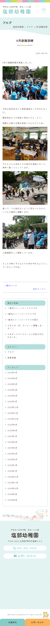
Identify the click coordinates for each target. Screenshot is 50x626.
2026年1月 (12, 401)
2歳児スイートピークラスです (22, 313)
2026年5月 (13, 384)
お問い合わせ (37, 622)
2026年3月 (13, 389)
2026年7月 (12, 372)
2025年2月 (13, 465)
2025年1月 (12, 471)
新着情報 (12, 357)
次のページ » (39, 288)
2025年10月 (13, 418)
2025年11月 (13, 413)
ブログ (11, 351)
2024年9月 (12, 494)
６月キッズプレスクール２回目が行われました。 (26, 335)
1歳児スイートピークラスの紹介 (23, 319)
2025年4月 (13, 453)
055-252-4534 (27, 548)
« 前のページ (10, 285)
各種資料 (12, 622)
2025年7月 (12, 436)
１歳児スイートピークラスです (22, 308)
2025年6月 (13, 442)
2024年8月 (13, 499)
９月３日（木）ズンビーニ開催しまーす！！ (26, 327)
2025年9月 (12, 424)
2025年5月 (13, 447)
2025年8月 (13, 430)
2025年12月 (13, 407)
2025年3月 (13, 459)
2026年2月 (13, 395)
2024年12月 (13, 476)
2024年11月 (13, 482)
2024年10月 (13, 488)
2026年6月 (13, 378)
